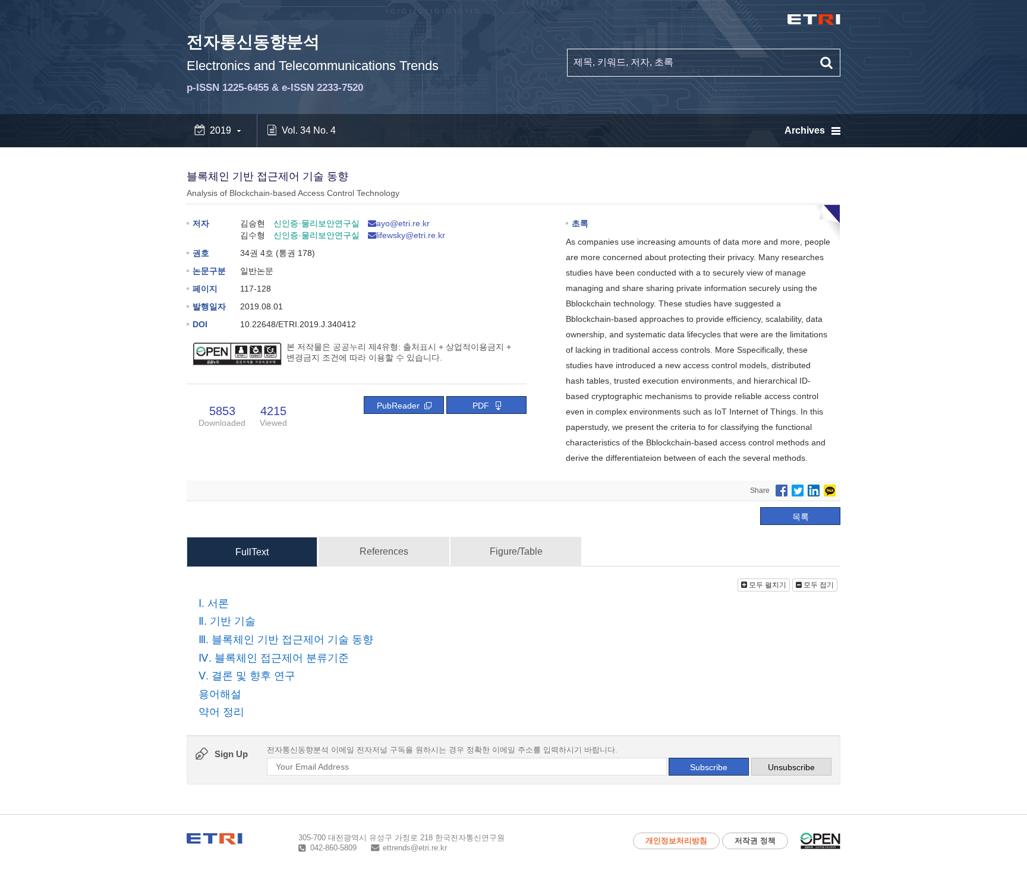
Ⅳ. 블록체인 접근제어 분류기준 (274, 658)
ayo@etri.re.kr (403, 223)
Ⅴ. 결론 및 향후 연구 (247, 676)
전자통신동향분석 (313, 63)
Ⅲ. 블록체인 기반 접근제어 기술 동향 (286, 640)
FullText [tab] (252, 552)
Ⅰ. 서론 (214, 603)
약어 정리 (221, 713)
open (820, 841)
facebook (781, 490)
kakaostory (830, 490)
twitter (798, 490)
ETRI (813, 19)
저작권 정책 (755, 840)
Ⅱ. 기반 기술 (227, 622)
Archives (805, 130)
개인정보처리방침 (676, 840)
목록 (800, 516)
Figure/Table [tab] (516, 551)
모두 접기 (818, 585)
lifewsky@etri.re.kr (410, 235)
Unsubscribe (791, 767)
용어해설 (220, 694)
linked (814, 490)
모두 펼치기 (766, 585)
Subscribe (708, 767)
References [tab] (384, 551)
